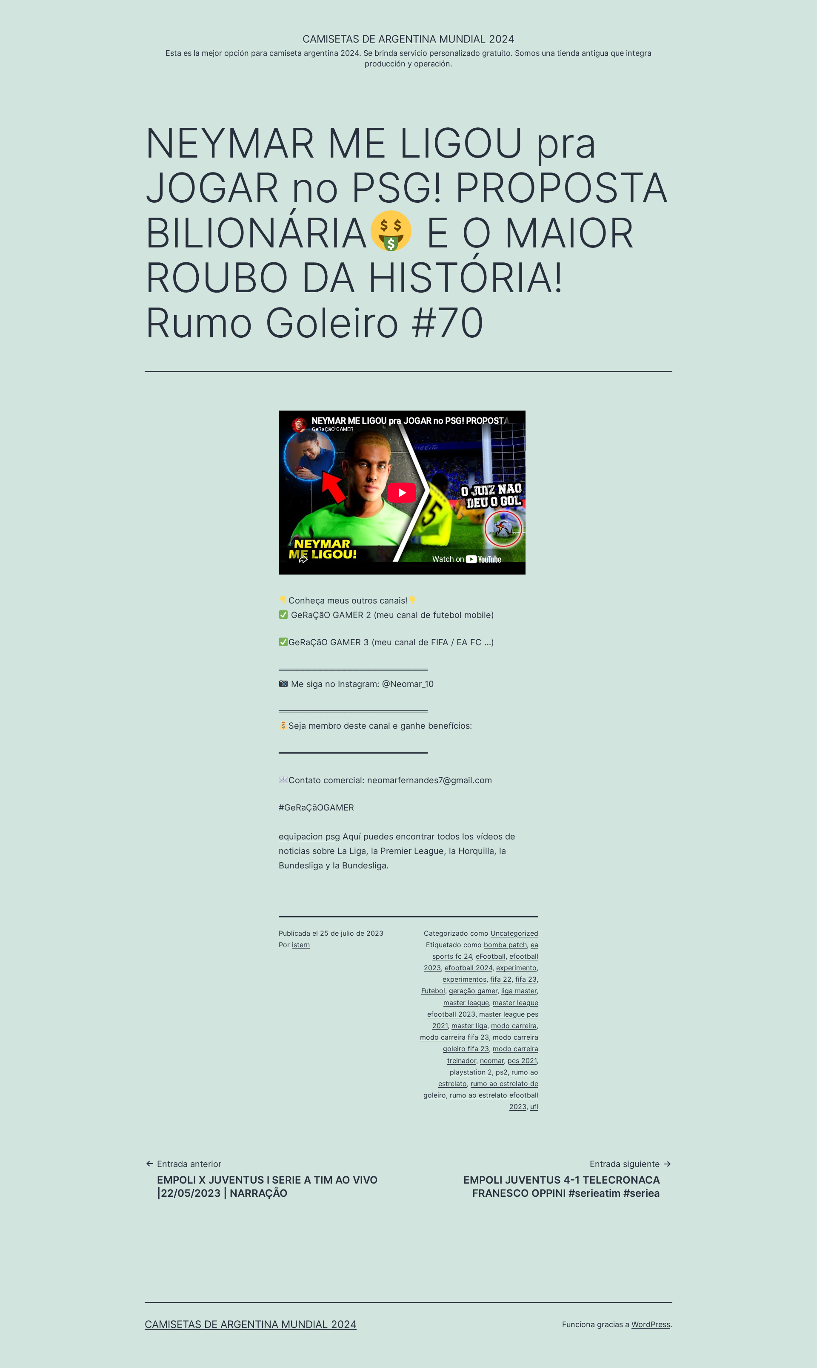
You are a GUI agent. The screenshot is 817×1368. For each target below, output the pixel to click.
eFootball (491, 956)
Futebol (433, 990)
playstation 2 (471, 1072)
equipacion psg (309, 836)
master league (466, 1002)
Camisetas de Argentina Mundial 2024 (408, 39)
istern (301, 944)
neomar (492, 1060)
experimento (516, 967)
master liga (469, 1025)
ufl (534, 1106)
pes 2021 (522, 1060)
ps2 (502, 1072)
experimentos (464, 979)
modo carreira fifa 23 (454, 1037)
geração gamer (473, 990)
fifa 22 (500, 979)
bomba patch (505, 944)
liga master (519, 990)
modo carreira (514, 1025)
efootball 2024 (468, 967)
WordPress (650, 1324)
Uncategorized (514, 933)
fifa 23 (526, 979)
